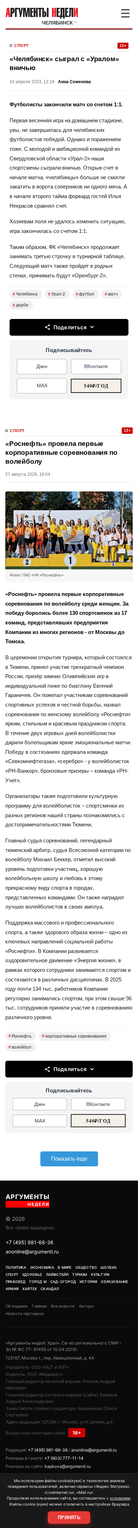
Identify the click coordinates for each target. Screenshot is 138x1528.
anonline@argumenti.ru (32, 1252)
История (88, 1281)
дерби (20, 305)
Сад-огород (63, 1281)
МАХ (42, 385)
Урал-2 (56, 294)
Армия (12, 1289)
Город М (38, 1281)
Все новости (63, 1306)
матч (111, 294)
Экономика (42, 1267)
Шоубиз (108, 1267)
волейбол (19, 1047)
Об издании (17, 1306)
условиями (120, 1498)
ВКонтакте (96, 366)
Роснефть (19, 1036)
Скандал (50, 1289)
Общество (86, 1267)
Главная (39, 1306)
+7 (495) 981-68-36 (29, 1242)
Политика (16, 1267)
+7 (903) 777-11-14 (64, 1458)
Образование (114, 1281)
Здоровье (32, 1274)
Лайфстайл (57, 1274)
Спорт (21, 45)
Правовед (16, 1281)
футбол (85, 294)
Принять (69, 1517)
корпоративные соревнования (74, 1036)
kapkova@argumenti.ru (68, 1466)
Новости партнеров (25, 1313)
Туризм (79, 1274)
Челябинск (25, 294)
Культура (100, 1274)
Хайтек (29, 1289)
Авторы (86, 1306)
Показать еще (69, 1159)
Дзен (41, 366)
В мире (64, 1267)
